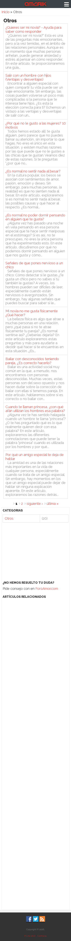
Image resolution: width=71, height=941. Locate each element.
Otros (9, 518)
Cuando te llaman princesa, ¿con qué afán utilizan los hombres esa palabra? (35, 409)
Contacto (42, 936)
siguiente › (35, 504)
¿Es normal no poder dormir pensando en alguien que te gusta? (35, 217)
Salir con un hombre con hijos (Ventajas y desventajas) (28, 77)
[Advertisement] (35, 552)
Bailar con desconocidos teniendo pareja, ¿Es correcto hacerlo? (32, 361)
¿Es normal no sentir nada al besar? (32, 171)
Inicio (5, 12)
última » (53, 504)
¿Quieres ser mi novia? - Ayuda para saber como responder (33, 29)
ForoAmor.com (46, 589)
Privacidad (29, 936)
